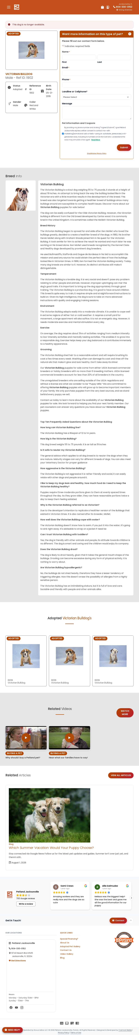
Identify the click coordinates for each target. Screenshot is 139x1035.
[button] (131, 898)
